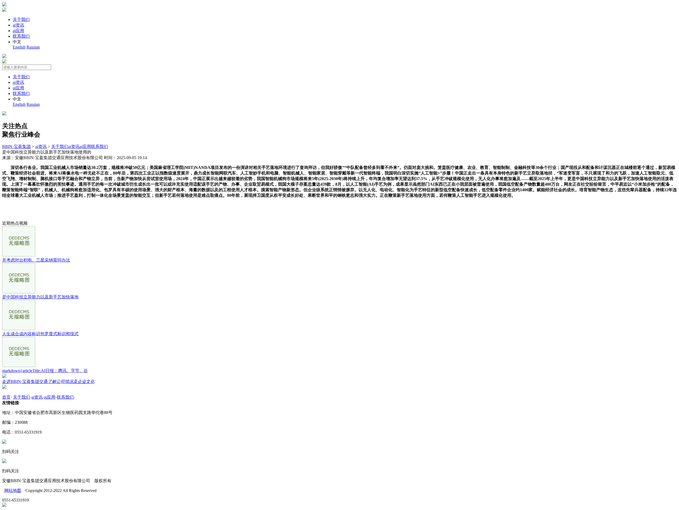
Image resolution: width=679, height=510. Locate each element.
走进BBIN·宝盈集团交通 (48, 381)
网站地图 (12, 490)
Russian (33, 47)
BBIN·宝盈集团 (16, 146)
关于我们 (21, 19)
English (19, 47)
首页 (6, 397)
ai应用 (18, 30)
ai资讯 (18, 25)
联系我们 (21, 36)
